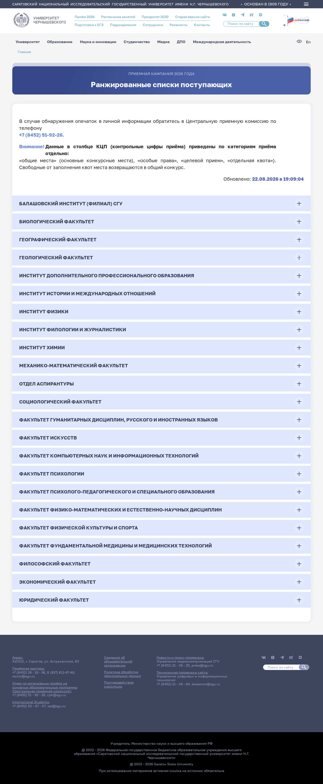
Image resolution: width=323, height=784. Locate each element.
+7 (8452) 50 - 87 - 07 (29, 706)
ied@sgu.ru (56, 706)
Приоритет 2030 (155, 17)
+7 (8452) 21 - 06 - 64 (173, 684)
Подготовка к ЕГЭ (89, 25)
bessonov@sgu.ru (206, 684)
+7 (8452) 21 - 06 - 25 (173, 665)
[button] (284, 15)
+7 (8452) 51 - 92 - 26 (28, 695)
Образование (59, 42)
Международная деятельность (222, 42)
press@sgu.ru (202, 665)
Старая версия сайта (192, 17)
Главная (24, 52)
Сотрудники (153, 25)
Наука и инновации (98, 42)
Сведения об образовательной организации (118, 661)
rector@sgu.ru (23, 676)
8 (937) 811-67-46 (60, 672)
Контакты (202, 25)
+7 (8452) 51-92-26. (41, 135)
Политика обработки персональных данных (122, 674)
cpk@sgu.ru (56, 695)
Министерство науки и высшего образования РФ (172, 743)
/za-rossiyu (298, 20)
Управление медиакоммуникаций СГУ (188, 661)
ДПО (181, 42)
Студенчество (137, 42)
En (308, 42)
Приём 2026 (85, 17)
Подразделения (123, 25)
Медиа (163, 42)
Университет (28, 42)
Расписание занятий (118, 17)
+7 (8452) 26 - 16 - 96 (28, 672)
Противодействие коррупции (119, 684)
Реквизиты (178, 25)
